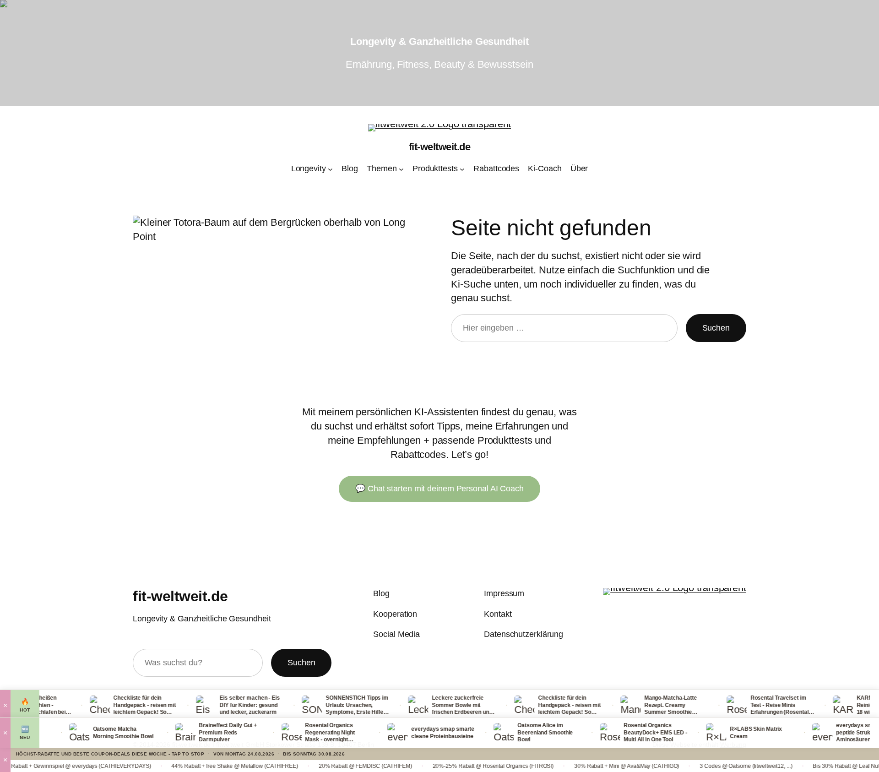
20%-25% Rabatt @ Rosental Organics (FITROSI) (463, 766)
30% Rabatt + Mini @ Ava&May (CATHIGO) (597, 766)
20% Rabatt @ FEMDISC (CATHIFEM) (335, 766)
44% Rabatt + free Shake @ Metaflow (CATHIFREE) (205, 766)
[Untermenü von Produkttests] (462, 169)
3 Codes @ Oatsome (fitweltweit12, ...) (716, 766)
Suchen (716, 327)
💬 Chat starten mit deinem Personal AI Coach (439, 488)
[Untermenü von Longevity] (330, 169)
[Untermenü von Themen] (401, 169)
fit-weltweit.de (440, 146)
